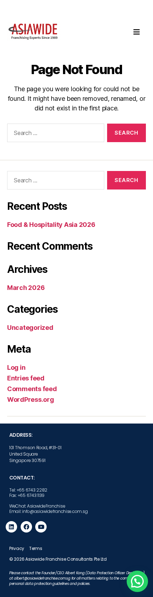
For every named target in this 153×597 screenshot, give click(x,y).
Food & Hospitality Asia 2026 (51, 224)
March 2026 (25, 287)
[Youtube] (41, 527)
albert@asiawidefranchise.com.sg (42, 578)
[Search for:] (54, 134)
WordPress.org (30, 399)
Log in (16, 367)
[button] (137, 581)
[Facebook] (26, 527)
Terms (35, 548)
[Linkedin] (11, 527)
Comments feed (32, 389)
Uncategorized (30, 327)
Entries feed (25, 378)
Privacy (16, 548)
